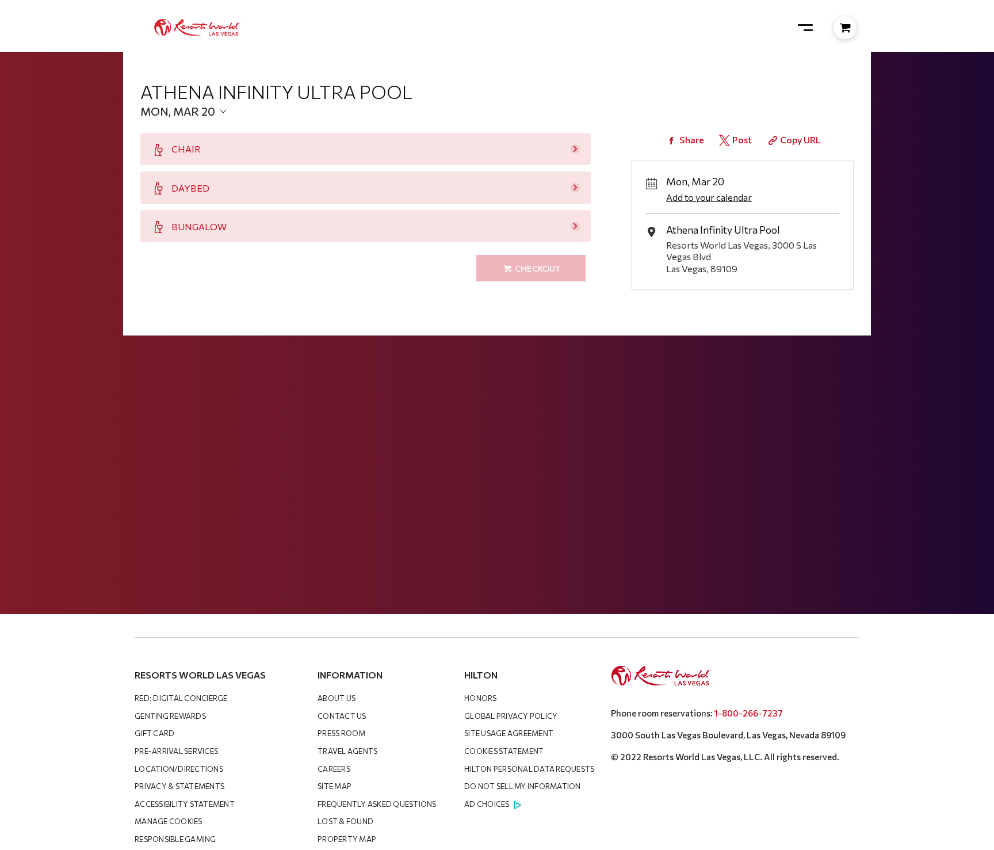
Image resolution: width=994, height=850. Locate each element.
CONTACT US (342, 716)
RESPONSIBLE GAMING (175, 839)
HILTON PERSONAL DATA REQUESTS (529, 768)
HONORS (480, 698)
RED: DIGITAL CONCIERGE (181, 698)
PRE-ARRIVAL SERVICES (176, 751)
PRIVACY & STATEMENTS (179, 786)
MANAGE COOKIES (168, 821)
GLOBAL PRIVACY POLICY (510, 716)
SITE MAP (334, 786)
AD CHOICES (487, 804)
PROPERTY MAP (347, 839)
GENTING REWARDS (170, 716)
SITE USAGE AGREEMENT (508, 733)
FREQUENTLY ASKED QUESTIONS (377, 804)
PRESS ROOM (342, 733)
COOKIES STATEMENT (504, 751)
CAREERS (334, 768)
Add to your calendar (709, 197)
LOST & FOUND (345, 821)
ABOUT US (336, 698)
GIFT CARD (154, 733)
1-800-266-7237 (748, 713)
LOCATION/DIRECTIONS (179, 768)
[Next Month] (328, 130)
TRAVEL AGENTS (347, 751)
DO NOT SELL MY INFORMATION (522, 786)
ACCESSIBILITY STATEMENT (185, 804)
